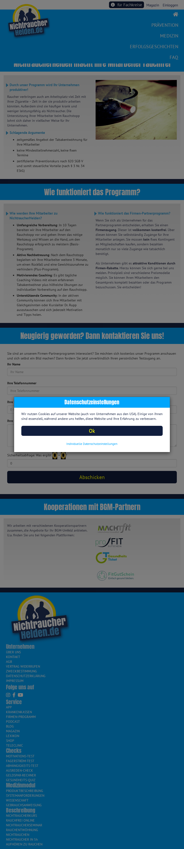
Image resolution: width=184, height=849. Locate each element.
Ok (92, 430)
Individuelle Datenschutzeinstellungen (91, 444)
